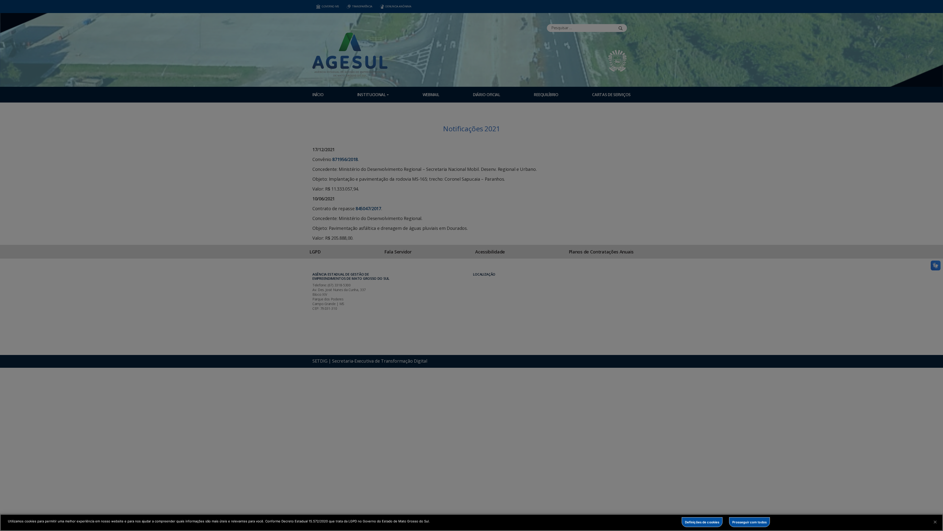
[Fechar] (935, 521)
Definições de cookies (702, 522)
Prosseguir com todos (749, 522)
